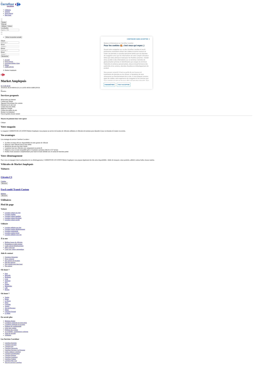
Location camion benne (12, 233)
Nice (6, 282)
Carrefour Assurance (11, 357)
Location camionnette (11, 231)
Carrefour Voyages (11, 345)
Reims (7, 299)
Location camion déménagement (15, 229)
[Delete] (1, 32)
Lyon (6, 279)
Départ (3, 41)
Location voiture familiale (13, 216)
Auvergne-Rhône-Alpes (12, 63)
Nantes (7, 284)
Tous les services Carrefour (13, 362)
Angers (7, 306)
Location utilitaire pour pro (13, 234)
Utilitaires (8, 10)
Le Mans (7, 313)
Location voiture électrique (13, 218)
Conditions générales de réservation (16, 323)
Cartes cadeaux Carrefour (13, 352)
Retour (3, 48)
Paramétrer (109, 85)
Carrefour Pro (9, 346)
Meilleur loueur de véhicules (13, 242)
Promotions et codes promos (13, 244)
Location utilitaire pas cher (13, 227)
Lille (6, 288)
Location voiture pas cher (13, 213)
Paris (6, 273)
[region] (126, 62)
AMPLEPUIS (9, 67)
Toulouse (7, 281)
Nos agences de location (12, 260)
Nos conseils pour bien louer (14, 264)
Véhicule (3, 24)
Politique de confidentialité (13, 326)
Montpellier (8, 286)
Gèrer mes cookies (10, 328)
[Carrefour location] (11, 6)
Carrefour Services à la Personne (15, 350)
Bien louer (8, 15)
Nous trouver (9, 13)
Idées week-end (10, 247)
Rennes (7, 289)
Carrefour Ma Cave (11, 361)
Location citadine (10, 214)
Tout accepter (123, 85)
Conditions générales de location (15, 324)
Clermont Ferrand (10, 311)
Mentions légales (10, 321)
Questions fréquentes (11, 257)
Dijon (6, 303)
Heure (3, 44)
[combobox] (126, 31)
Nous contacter (9, 259)
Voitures (7, 11)
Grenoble (8, 304)
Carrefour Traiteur (10, 359)
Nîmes (7, 310)
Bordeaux (8, 277)
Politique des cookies (11, 330)
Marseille (7, 275)
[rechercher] (1, 34)
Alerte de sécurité (10, 333)
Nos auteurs (8, 266)
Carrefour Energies (11, 343)
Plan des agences (10, 262)
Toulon (7, 297)
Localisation (4, 28)
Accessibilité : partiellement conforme (16, 331)
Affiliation (8, 335)
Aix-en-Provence (10, 308)
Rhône (7, 65)
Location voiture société (12, 220)
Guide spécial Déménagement (14, 246)
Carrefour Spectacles (11, 348)
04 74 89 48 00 (5, 86)
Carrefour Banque (10, 355)
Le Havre (8, 301)
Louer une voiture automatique (14, 249)
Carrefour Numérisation (12, 353)
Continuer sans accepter (137, 39)
